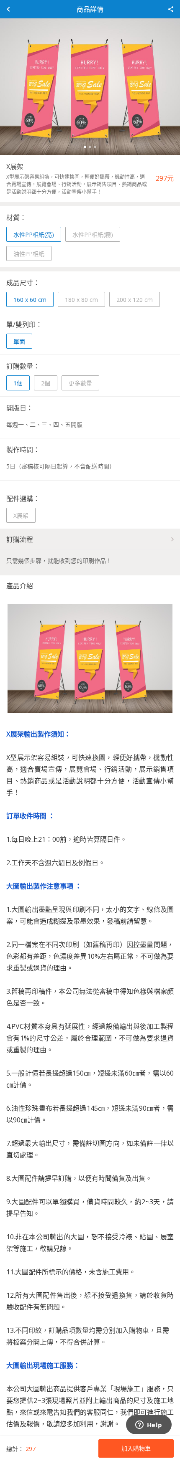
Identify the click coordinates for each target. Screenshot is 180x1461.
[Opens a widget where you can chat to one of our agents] (149, 1425)
